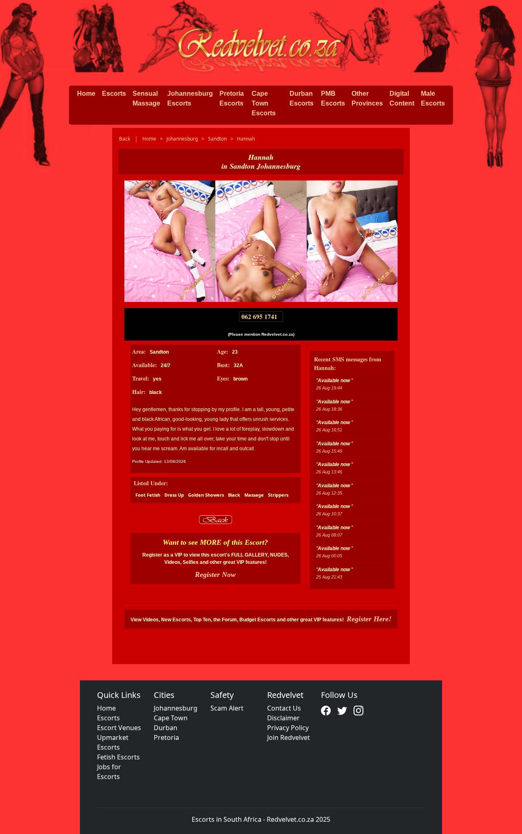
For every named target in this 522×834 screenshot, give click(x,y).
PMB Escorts (333, 98)
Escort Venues (119, 727)
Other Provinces (367, 98)
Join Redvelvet (288, 737)
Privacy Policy (288, 727)
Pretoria (166, 737)
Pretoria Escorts (231, 98)
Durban (165, 727)
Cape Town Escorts (264, 103)
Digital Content (401, 98)
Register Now (215, 574)
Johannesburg (175, 708)
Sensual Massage (146, 98)
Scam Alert (226, 708)
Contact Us (284, 708)
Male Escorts (433, 98)
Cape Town (171, 717)
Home (86, 93)
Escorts (114, 93)
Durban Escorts (302, 98)
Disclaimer (283, 717)
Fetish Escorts (118, 757)
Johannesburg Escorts (190, 98)
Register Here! (369, 619)
